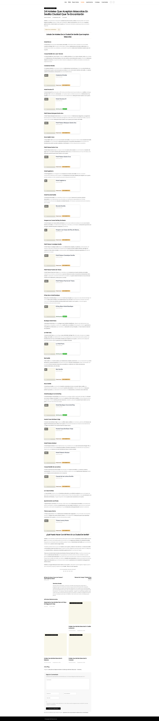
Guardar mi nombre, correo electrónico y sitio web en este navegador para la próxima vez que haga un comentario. (67, 704)
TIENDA (69, 2)
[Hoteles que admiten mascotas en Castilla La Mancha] (80, 612)
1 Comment (64, 17)
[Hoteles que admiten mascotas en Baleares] (55, 644)
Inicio (66, 2)
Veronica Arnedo (47, 17)
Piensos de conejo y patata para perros (83, 578)
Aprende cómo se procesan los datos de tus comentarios (75, 712)
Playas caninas (75, 2)
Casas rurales (105, 2)
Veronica (46, 606)
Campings (97, 2)
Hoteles (82, 2)
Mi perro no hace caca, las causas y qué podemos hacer (53, 578)
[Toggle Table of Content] (58, 30)
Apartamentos (89, 2)
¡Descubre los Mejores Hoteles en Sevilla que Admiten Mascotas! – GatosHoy (64, 669)
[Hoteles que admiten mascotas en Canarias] (80, 644)
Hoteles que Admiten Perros (50, 8)
